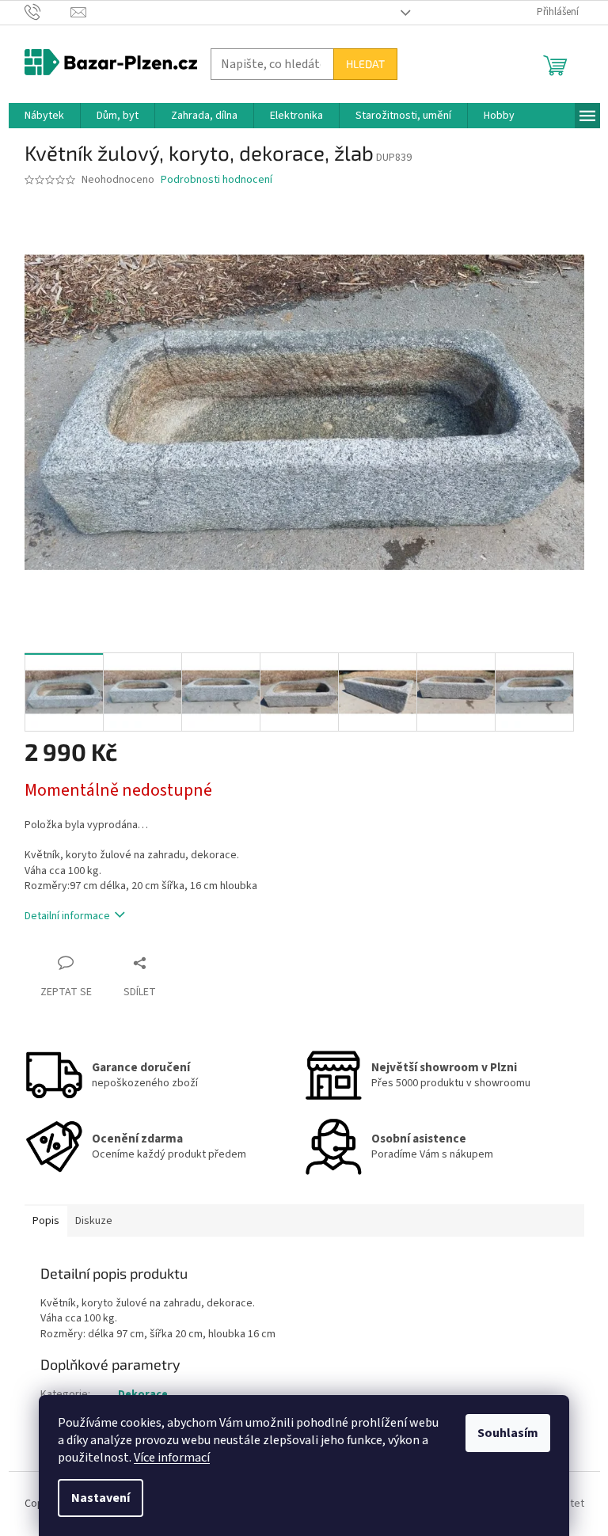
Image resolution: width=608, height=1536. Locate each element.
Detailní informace (67, 916)
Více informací (172, 1457)
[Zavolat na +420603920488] (48, 12)
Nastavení (100, 1498)
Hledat (365, 63)
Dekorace (143, 1394)
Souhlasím (507, 1433)
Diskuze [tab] (93, 1221)
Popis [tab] (45, 1221)
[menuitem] (44, 115)
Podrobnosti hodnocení (216, 180)
